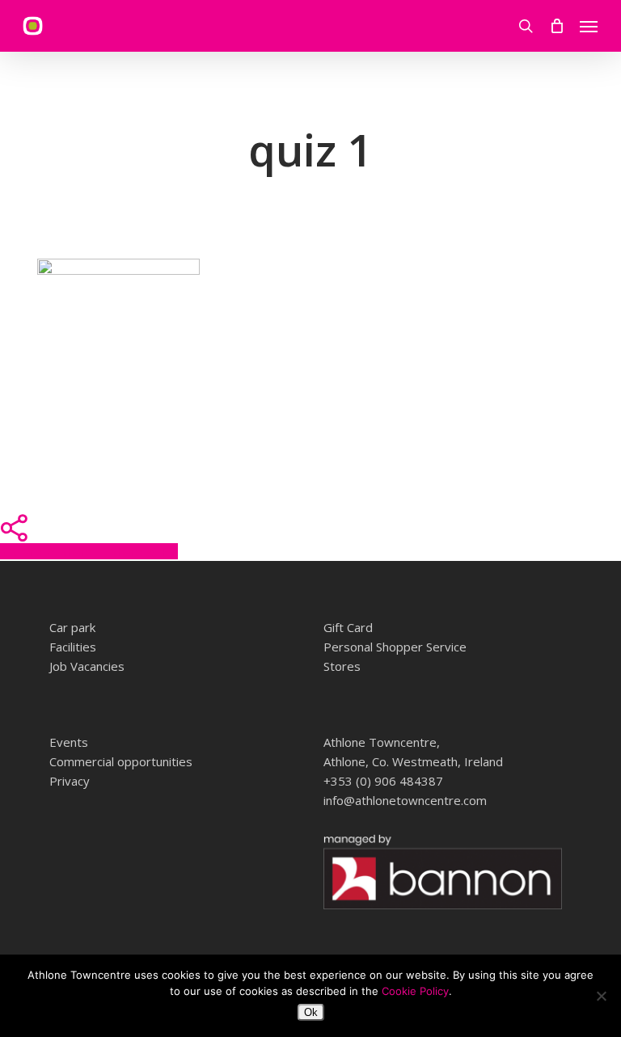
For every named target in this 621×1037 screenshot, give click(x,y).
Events (68, 742)
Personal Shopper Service (395, 647)
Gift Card (348, 627)
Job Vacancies (87, 666)
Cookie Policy (415, 990)
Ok (311, 1012)
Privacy (69, 781)
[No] (601, 996)
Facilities (72, 647)
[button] (589, 26)
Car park (72, 627)
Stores (342, 666)
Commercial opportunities (120, 761)
